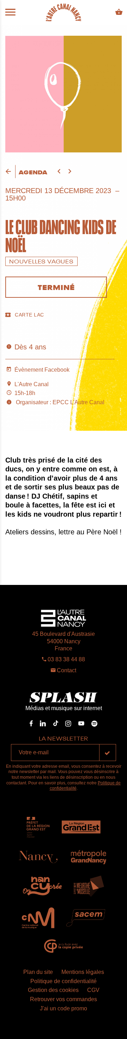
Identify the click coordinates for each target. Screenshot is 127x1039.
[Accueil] (63, 12)
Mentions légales (82, 972)
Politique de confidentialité (63, 981)
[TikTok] (56, 723)
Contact (65, 670)
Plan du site (38, 972)
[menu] (10, 12)
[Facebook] (31, 723)
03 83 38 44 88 (65, 659)
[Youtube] (81, 723)
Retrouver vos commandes (63, 999)
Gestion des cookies (53, 990)
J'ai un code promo (63, 1008)
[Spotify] (94, 723)
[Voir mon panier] (119, 12)
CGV (93, 990)
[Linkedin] (43, 723)
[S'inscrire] (107, 752)
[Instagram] (68, 723)
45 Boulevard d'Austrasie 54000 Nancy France (63, 641)
